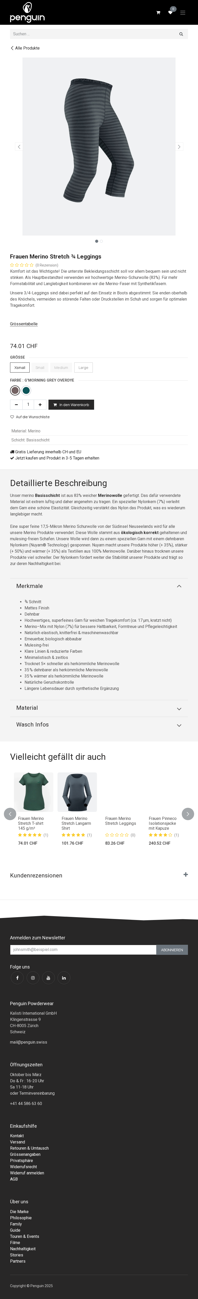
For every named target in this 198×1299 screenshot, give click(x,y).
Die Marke (19, 1211)
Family (16, 1224)
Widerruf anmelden (27, 1173)
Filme (15, 1242)
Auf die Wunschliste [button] (33, 416)
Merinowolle (110, 495)
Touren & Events (24, 1236)
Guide (15, 1230)
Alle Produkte (27, 48)
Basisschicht (47, 495)
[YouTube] (48, 977)
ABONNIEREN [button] (172, 949)
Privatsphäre (21, 1160)
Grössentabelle (24, 323)
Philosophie (21, 1217)
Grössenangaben (25, 1154)
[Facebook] (17, 977)
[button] (19, 146)
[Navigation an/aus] (183, 12)
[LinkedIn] (63, 977)
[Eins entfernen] (16, 405)
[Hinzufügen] (40, 405)
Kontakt (17, 1135)
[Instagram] (33, 977)
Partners (18, 1261)
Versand (17, 1142)
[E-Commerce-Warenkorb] (158, 12)
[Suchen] (181, 34)
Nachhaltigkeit (23, 1248)
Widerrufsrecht (23, 1166)
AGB (14, 1179)
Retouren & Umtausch (29, 1148)
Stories (16, 1255)
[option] (99, 814)
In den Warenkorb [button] (74, 404)
